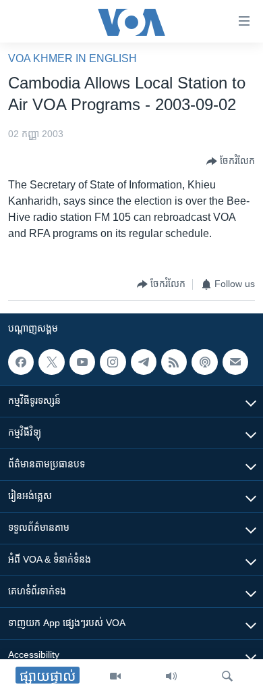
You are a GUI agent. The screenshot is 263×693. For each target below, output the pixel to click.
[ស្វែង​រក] (227, 676)
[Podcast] (204, 362)
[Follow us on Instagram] (112, 362)
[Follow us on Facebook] (21, 362)
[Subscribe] (235, 362)
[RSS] (174, 362)
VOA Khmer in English (72, 58)
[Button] (230, 161)
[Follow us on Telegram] (143, 362)
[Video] (115, 676)
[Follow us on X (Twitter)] (51, 362)
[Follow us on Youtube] (82, 362)
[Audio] (171, 676)
